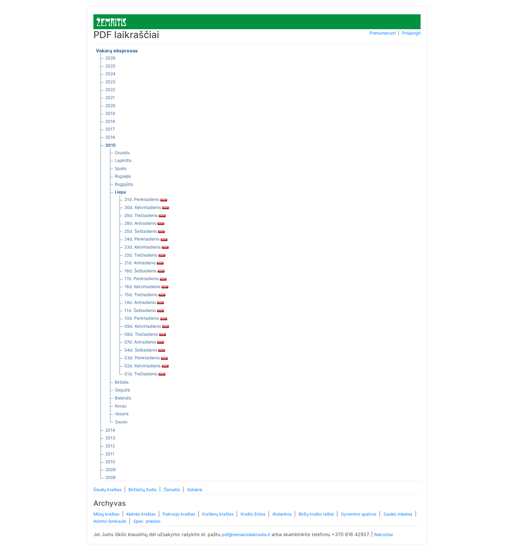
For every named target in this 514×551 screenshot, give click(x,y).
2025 (110, 65)
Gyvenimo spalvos (359, 513)
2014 (110, 430)
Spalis (120, 168)
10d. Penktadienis (142, 318)
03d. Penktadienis (142, 357)
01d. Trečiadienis (141, 373)
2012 (110, 445)
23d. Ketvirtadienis (143, 246)
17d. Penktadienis (142, 278)
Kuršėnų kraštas (218, 513)
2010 (110, 461)
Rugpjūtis (124, 184)
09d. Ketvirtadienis (143, 326)
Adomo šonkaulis (110, 521)
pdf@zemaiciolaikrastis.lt (246, 534)
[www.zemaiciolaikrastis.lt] (111, 21)
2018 (110, 121)
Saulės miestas (398, 513)
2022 (110, 89)
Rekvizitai (383, 534)
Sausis (121, 421)
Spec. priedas (146, 521)
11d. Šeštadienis (140, 310)
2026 (110, 57)
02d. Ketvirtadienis (143, 365)
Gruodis (122, 152)
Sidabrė (194, 489)
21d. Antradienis (140, 262)
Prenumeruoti (383, 32)
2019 (110, 113)
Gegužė (122, 389)
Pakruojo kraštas (179, 513)
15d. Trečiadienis (141, 294)
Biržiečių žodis (143, 489)
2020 (110, 105)
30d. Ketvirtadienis (143, 207)
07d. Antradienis (140, 341)
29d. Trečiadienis (141, 215)
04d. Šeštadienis (141, 349)
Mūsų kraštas (106, 513)
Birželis (121, 382)
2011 (110, 453)
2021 (110, 97)
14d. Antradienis (140, 302)
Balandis (123, 397)
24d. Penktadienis (142, 238)
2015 (110, 145)
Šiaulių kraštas (108, 489)
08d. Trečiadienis (141, 334)
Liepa (120, 191)
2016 (110, 137)
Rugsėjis (123, 176)
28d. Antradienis (140, 223)
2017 (110, 129)
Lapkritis (123, 160)
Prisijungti (411, 32)
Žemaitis (172, 489)
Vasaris (121, 413)
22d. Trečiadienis (141, 254)
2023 (110, 81)
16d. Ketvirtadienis (143, 286)
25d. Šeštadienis (141, 231)
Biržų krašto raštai (317, 513)
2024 (110, 73)
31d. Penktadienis (142, 199)
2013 (110, 437)
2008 (110, 477)
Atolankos (282, 513)
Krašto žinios (254, 513)
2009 (110, 469)
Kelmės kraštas (141, 513)
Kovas (120, 405)
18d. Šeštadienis (141, 270)
